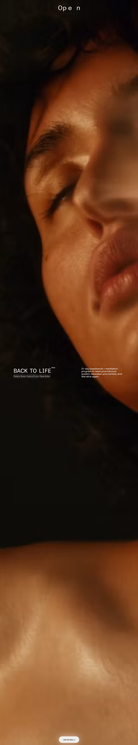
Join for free (69, 739)
